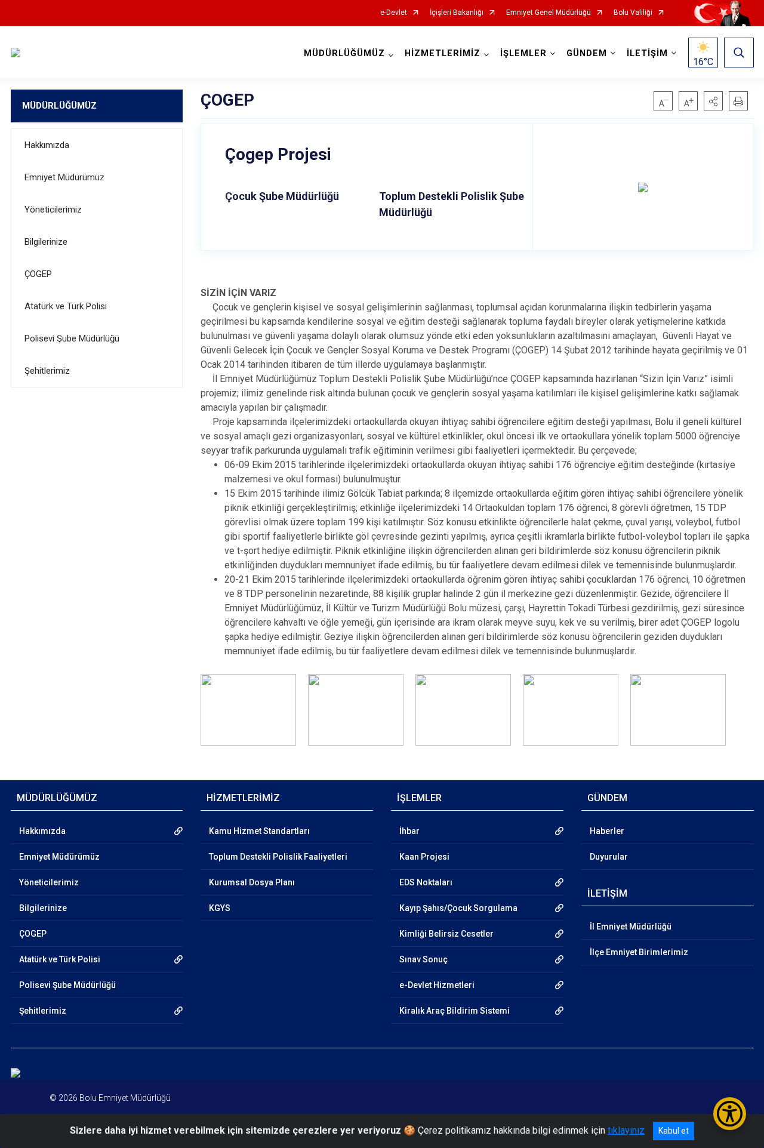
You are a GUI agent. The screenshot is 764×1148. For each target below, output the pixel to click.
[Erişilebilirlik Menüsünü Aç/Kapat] (729, 1113)
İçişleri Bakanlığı (456, 13)
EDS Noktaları (425, 882)
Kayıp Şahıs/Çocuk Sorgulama (458, 908)
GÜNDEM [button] (586, 53)
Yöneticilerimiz (53, 209)
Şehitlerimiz (47, 370)
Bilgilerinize (45, 241)
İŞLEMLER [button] (523, 53)
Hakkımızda (46, 145)
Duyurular (609, 856)
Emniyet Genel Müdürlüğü (548, 13)
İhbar (409, 831)
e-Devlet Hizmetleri (437, 985)
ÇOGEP (38, 274)
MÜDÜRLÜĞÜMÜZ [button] (344, 53)
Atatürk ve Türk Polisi (65, 306)
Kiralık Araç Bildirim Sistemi (454, 1010)
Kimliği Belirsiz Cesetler (446, 933)
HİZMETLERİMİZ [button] (442, 53)
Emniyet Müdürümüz (64, 177)
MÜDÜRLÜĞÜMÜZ (59, 105)
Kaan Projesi (424, 856)
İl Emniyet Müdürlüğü (630, 926)
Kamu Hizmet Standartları (259, 831)
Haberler (607, 831)
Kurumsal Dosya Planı (252, 882)
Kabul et (673, 1130)
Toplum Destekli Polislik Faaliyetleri (278, 856)
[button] (713, 100)
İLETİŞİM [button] (647, 53)
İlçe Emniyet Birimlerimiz (639, 952)
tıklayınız (626, 1130)
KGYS (219, 908)
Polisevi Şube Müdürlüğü (71, 338)
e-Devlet (393, 13)
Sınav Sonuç (423, 959)
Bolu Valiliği (633, 13)
